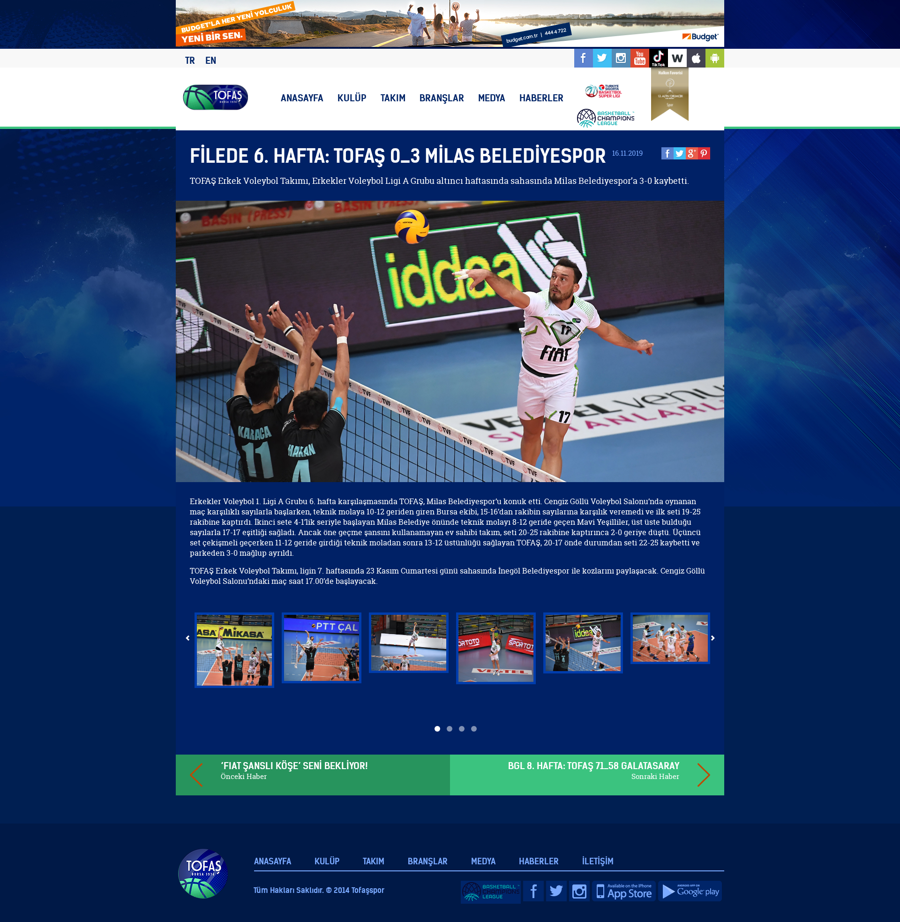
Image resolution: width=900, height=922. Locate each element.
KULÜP (352, 98)
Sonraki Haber (655, 776)
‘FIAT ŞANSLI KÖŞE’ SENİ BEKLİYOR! (294, 765)
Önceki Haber (244, 776)
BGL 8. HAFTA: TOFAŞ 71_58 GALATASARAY (593, 765)
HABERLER (541, 98)
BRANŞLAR (442, 98)
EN (210, 60)
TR (190, 60)
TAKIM (393, 98)
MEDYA (491, 98)
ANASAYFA (302, 98)
